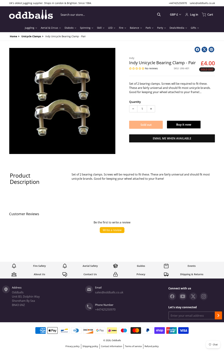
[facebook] (172, 296)
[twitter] (193, 296)
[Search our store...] (159, 14)
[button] (137, 68)
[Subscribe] (218, 315)
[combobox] (110, 14)
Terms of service (133, 346)
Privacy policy (72, 346)
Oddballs (116, 340)
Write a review (112, 230)
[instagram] (204, 296)
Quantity (135, 102)
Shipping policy (90, 346)
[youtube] (183, 296)
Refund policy (152, 346)
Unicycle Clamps (31, 36)
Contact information (111, 346)
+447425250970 (178, 3)
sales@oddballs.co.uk (202, 3)
